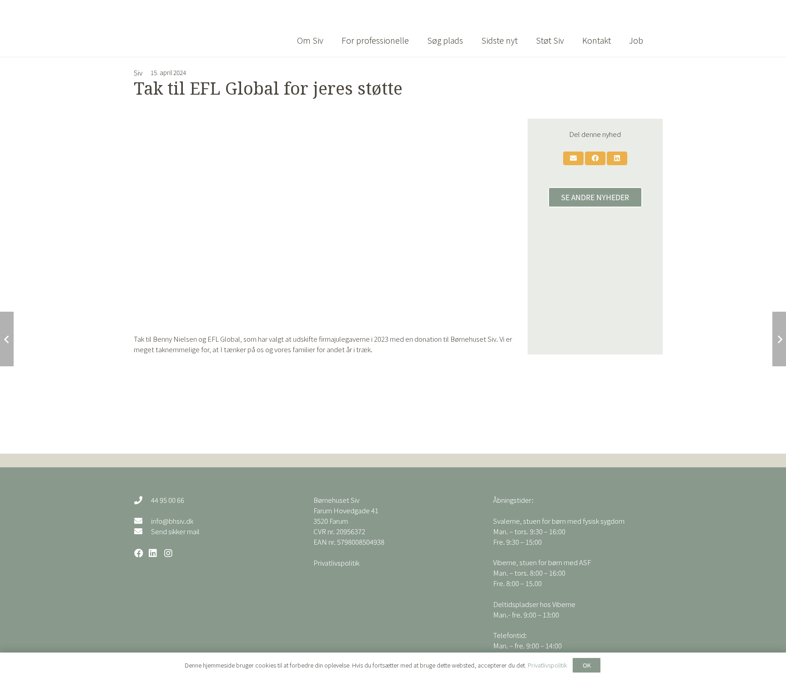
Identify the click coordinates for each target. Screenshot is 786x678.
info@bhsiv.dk (172, 521)
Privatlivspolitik (336, 562)
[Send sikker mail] (142, 531)
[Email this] (573, 158)
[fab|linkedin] (153, 553)
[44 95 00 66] (142, 500)
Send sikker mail (175, 531)
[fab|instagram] (168, 553)
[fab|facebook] (138, 553)
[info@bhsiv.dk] (142, 520)
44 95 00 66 (167, 500)
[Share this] (595, 158)
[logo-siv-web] (196, 28)
